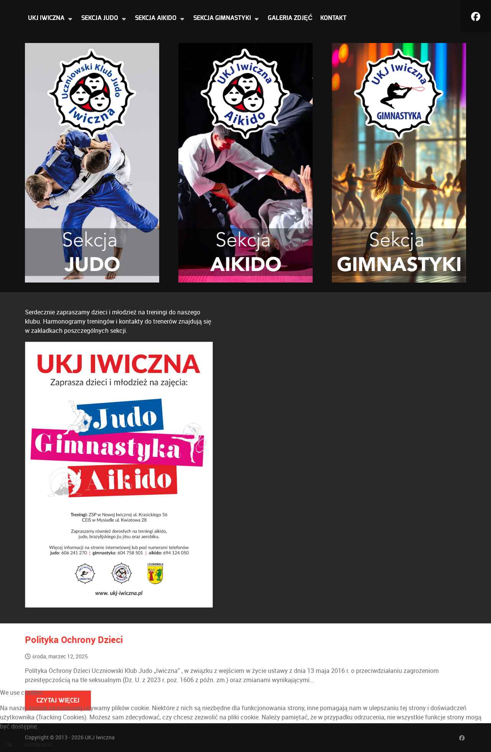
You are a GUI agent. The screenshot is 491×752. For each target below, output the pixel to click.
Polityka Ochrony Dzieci (74, 639)
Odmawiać (38, 744)
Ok (8, 744)
